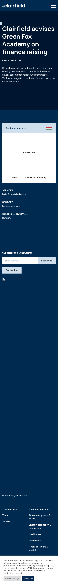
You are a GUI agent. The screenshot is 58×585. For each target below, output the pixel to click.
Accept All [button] (28, 578)
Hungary (6, 217)
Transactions (9, 509)
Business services (11, 206)
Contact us (12, 270)
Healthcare (35, 534)
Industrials (35, 540)
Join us (6, 521)
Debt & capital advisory (14, 194)
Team (5, 515)
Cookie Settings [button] (12, 578)
